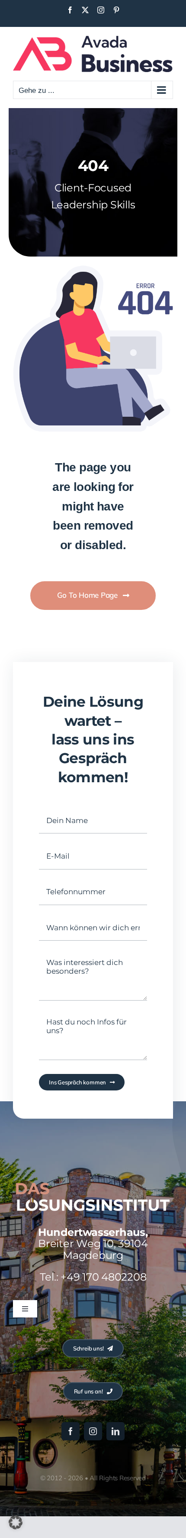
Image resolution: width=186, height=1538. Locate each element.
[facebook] (70, 1431)
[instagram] (93, 1431)
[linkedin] (115, 1431)
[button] (15, 1522)
